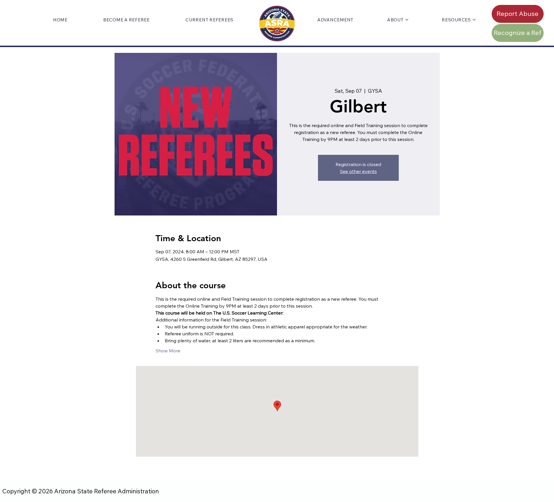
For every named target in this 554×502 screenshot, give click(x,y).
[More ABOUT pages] (406, 19)
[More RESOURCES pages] (474, 19)
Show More (168, 351)
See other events (358, 171)
